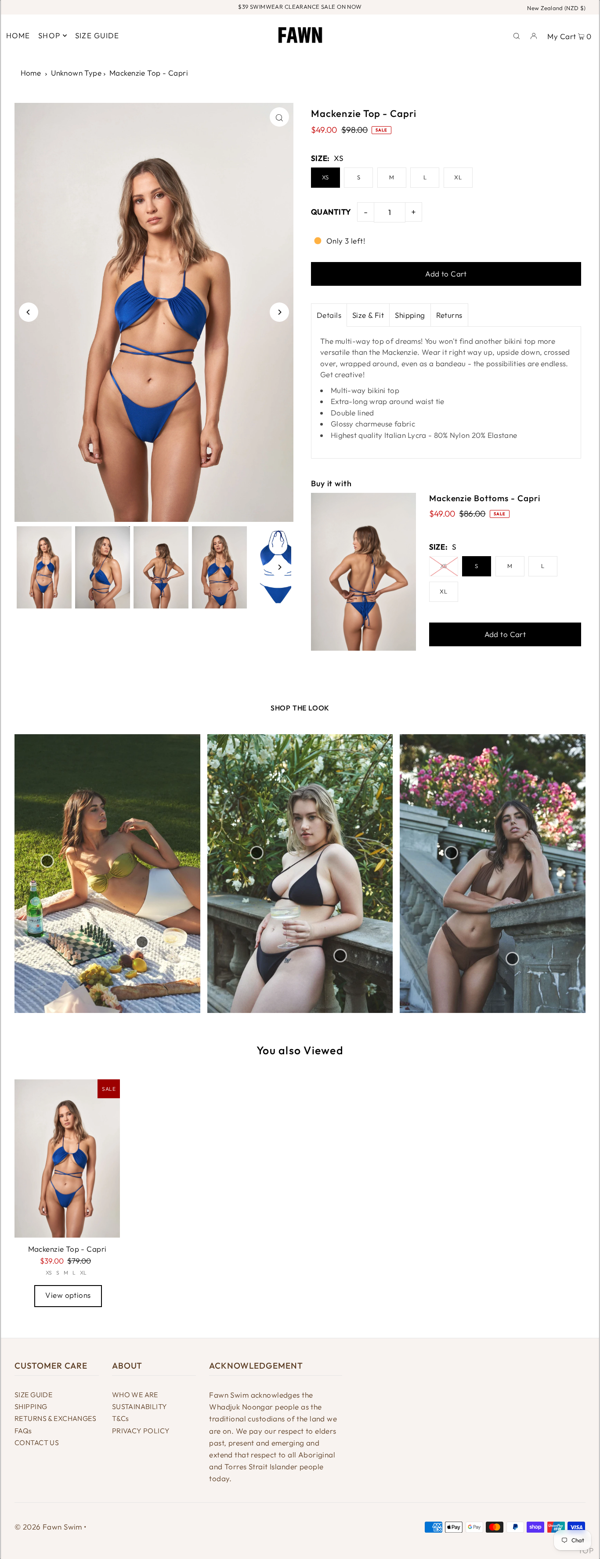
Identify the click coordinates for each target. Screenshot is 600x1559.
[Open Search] (516, 35)
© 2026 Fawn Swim (48, 1526)
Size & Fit (368, 315)
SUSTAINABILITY (139, 1406)
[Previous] (28, 312)
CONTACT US (36, 1442)
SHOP (49, 35)
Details (329, 315)
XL (458, 177)
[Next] (279, 312)
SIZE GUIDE (33, 1394)
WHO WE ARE (135, 1394)
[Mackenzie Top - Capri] (67, 1158)
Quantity (331, 211)
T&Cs (120, 1418)
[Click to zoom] (279, 117)
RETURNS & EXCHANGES (55, 1418)
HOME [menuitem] (18, 35)
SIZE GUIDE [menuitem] (97, 35)
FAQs (23, 1430)
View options (67, 1295)
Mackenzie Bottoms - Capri (484, 498)
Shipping (410, 315)
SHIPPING (30, 1406)
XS (325, 177)
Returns (449, 315)
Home (31, 72)
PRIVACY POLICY (141, 1430)
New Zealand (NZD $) (556, 7)
